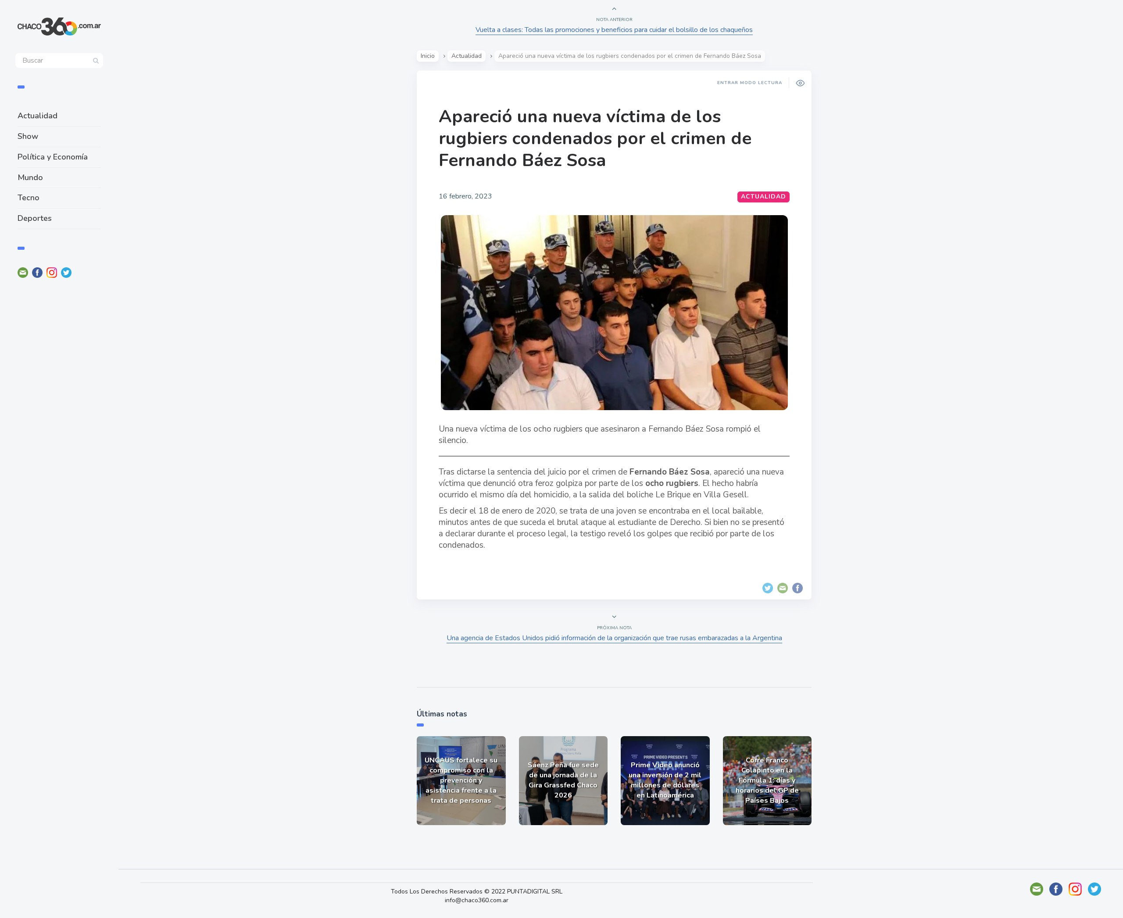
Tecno (28, 197)
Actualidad (37, 115)
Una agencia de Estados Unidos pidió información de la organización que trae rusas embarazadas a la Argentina (614, 638)
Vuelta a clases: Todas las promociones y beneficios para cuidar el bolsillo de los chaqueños (614, 30)
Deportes (35, 218)
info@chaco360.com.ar (476, 900)
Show (28, 136)
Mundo (30, 177)
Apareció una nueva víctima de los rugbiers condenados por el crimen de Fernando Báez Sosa (595, 138)
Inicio (428, 56)
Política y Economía (53, 157)
